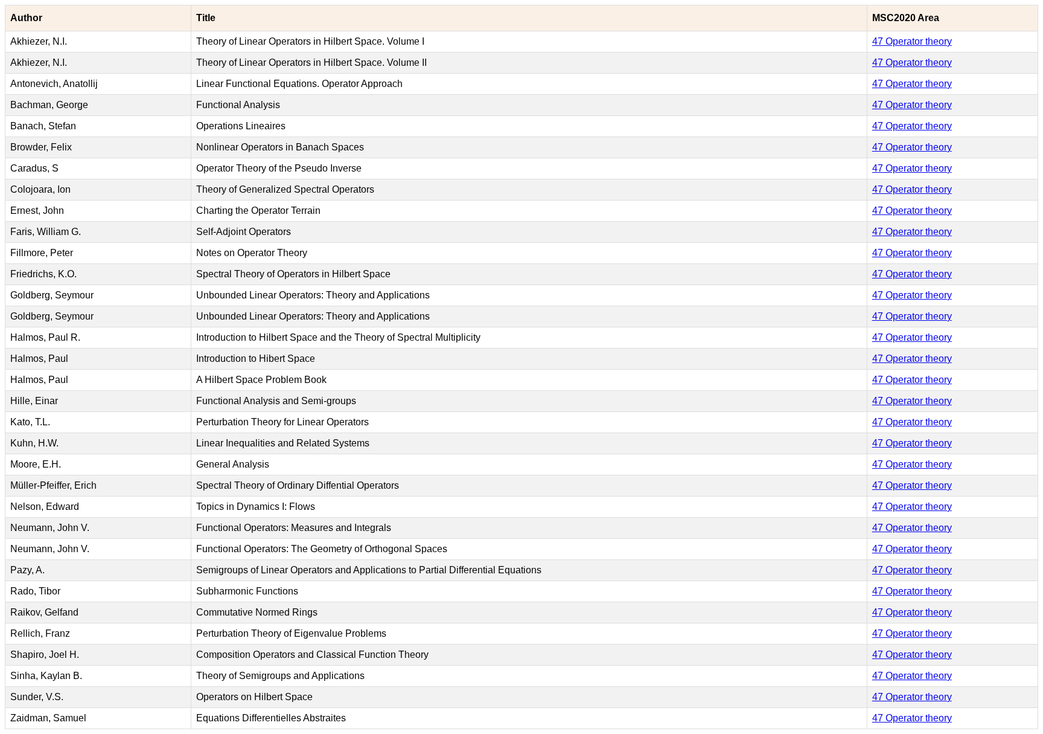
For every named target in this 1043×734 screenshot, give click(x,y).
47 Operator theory (912, 41)
